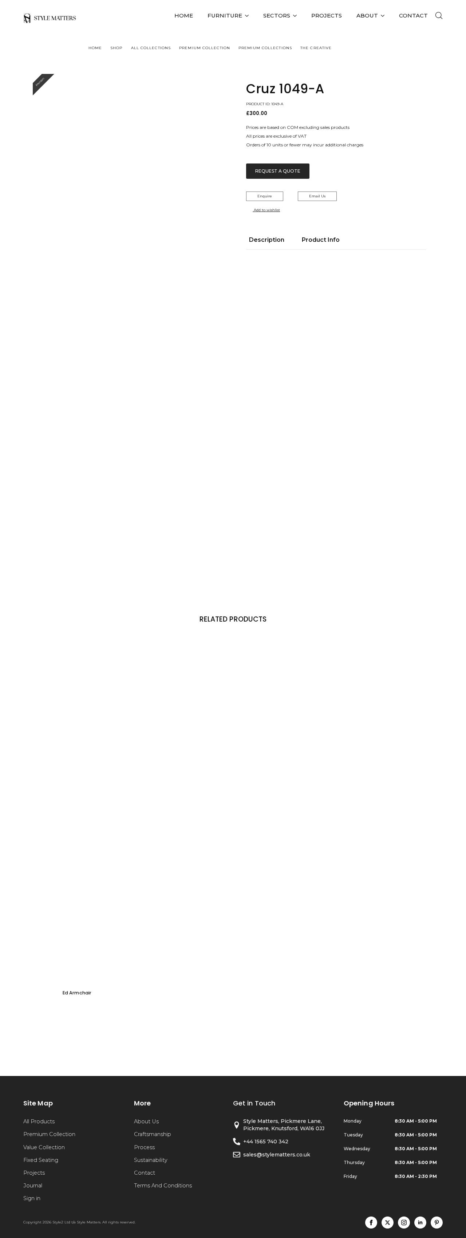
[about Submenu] (385, 15)
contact (413, 15)
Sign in (31, 1198)
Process (144, 1147)
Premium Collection (204, 48)
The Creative (316, 48)
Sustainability (150, 1160)
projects (326, 15)
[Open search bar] (439, 15)
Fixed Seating (40, 1160)
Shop (116, 48)
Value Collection (44, 1147)
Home (183, 15)
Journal (32, 1185)
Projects (34, 1173)
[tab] (266, 240)
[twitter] (388, 1223)
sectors (276, 15)
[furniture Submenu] (249, 15)
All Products (39, 1121)
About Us (146, 1121)
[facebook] (371, 1223)
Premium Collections (265, 48)
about (367, 15)
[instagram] (404, 1223)
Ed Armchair (77, 992)
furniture (225, 15)
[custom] (437, 1223)
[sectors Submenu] (297, 15)
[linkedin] (420, 1223)
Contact (144, 1173)
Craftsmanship (152, 1134)
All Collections (151, 48)
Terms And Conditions (163, 1185)
